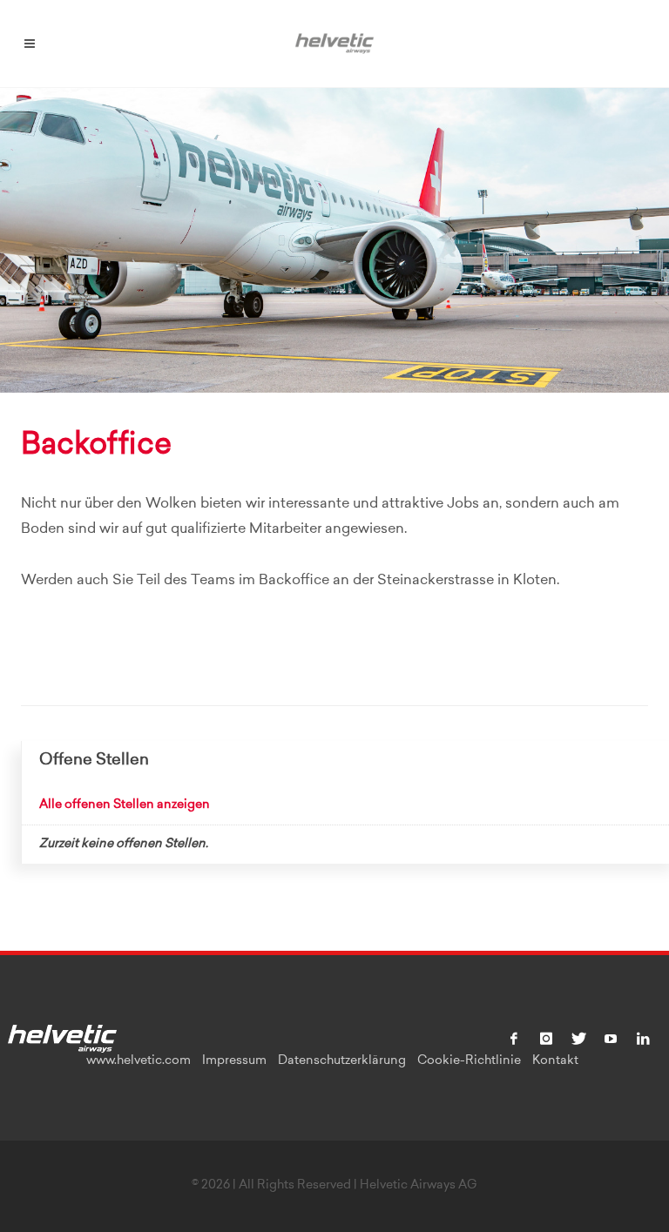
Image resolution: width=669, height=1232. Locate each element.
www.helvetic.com (138, 1061)
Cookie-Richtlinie (469, 1061)
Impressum (234, 1061)
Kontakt (555, 1061)
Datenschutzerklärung (342, 1061)
